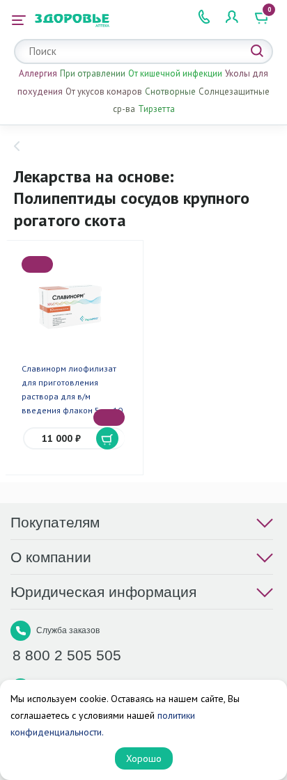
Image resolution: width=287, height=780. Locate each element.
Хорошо (144, 758)
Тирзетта (156, 109)
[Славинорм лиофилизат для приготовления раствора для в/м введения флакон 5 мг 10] (74, 307)
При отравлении (92, 73)
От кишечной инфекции (175, 73)
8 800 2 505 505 (67, 655)
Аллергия (38, 73)
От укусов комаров (103, 91)
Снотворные (170, 91)
